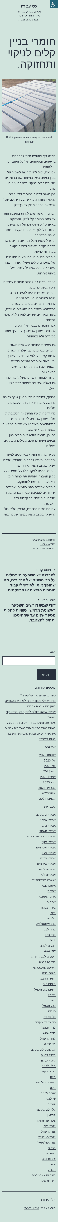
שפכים (52, 1164)
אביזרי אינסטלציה (45, 814)
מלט (53, 1077)
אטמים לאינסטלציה (43, 880)
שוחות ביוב (49, 1158)
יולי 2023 (50, 760)
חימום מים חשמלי (45, 989)
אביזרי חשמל (47, 831)
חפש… (51, 652)
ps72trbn (45, 544)
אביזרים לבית (47, 869)
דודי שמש (50, 951)
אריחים (51, 902)
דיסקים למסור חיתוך (43, 956)
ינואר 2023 (49, 793)
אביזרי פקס (49, 853)
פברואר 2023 (47, 787)
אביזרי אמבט (48, 820)
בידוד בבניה (48, 907)
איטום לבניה (48, 885)
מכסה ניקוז (49, 1071)
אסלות (52, 891)
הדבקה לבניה (47, 962)
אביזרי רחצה (48, 858)
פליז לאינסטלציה (45, 1109)
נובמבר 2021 (47, 798)
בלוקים (51, 918)
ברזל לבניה (49, 929)
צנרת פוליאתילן (46, 1142)
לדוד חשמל (49, 1027)
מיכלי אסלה (48, 1060)
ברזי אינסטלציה (46, 923)
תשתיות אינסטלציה (44, 1175)
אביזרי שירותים (46, 863)
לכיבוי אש (50, 1044)
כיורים (52, 1011)
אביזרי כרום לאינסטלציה (40, 836)
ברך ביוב (50, 935)
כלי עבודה (29, 6)
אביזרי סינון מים (46, 847)
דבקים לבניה (48, 945)
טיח (53, 1000)
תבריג (52, 1169)
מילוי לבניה (49, 1066)
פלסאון (51, 1115)
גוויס (53, 940)
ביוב (53, 913)
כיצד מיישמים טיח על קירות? (38, 695)
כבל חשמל (49, 1005)
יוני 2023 (50, 766)
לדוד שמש (49, 1033)
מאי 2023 (49, 771)
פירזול (52, 1104)
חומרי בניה (39, 548)
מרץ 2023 (49, 782)
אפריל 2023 (48, 777)
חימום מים (49, 984)
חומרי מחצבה (47, 978)
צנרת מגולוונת (47, 1137)
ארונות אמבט (47, 896)
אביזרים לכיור (47, 874)
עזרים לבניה (48, 1093)
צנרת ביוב (50, 1126)
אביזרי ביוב (49, 825)
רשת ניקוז (50, 1153)
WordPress (31, 1208)
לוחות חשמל (48, 1038)
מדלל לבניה (48, 1055)
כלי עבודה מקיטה (45, 1022)
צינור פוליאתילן (46, 1120)
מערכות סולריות (46, 1082)
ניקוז (53, 1087)
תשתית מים (48, 1180)
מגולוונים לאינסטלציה (42, 1049)
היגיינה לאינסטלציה (43, 967)
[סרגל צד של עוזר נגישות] (54, 4)
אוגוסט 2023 (47, 755)
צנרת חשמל (48, 1131)
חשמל (52, 995)
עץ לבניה (50, 1098)
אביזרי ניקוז (49, 842)
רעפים (52, 1148)
